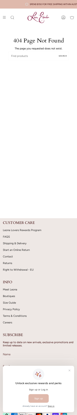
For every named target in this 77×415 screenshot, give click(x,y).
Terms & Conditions (15, 315)
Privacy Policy (11, 309)
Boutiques (9, 296)
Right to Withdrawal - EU (18, 269)
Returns (7, 263)
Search (63, 56)
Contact (8, 256)
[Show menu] (5, 17)
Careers (7, 322)
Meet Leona (10, 289)
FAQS (6, 236)
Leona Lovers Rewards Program (22, 230)
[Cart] (72, 17)
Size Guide (9, 302)
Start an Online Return (16, 250)
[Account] (63, 17)
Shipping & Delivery (15, 243)
